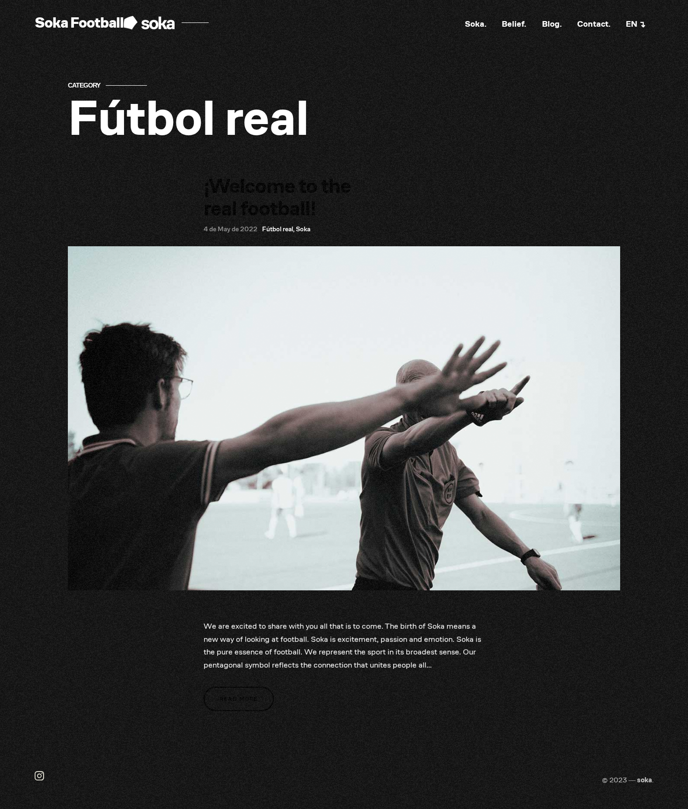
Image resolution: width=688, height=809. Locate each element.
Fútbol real (277, 229)
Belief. (514, 23)
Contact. (593, 23)
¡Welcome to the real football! (277, 197)
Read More (239, 698)
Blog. (552, 23)
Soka (303, 229)
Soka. (475, 23)
